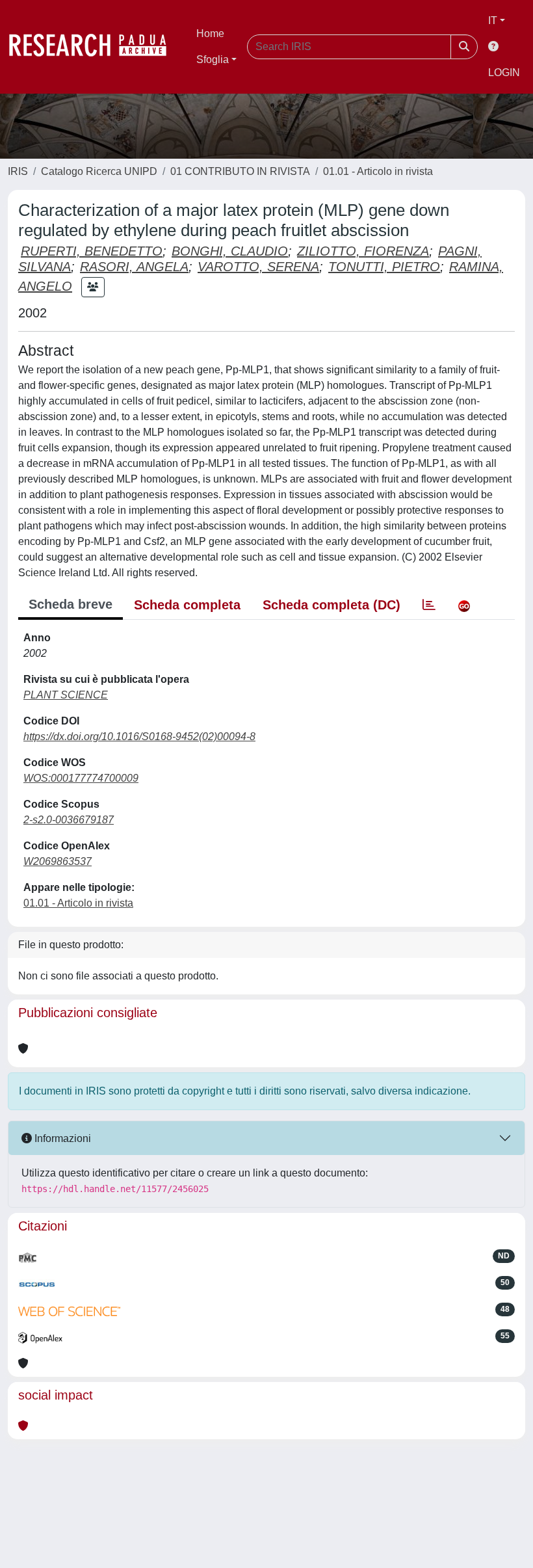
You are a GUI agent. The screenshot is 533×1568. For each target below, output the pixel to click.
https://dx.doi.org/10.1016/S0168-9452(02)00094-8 (139, 736)
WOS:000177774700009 (80, 778)
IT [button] (492, 20)
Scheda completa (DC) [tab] (331, 605)
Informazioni (61, 1138)
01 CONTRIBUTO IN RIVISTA (240, 171)
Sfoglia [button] (212, 59)
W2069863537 (57, 861)
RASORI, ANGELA (134, 266)
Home (210, 33)
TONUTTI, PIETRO (384, 266)
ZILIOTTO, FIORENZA (363, 251)
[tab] (429, 604)
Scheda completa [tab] (187, 605)
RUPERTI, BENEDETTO (91, 251)
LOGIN (504, 72)
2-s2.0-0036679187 (68, 819)
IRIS (18, 171)
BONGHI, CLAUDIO (230, 251)
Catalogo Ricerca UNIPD (99, 171)
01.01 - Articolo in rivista (378, 171)
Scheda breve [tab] (70, 604)
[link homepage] (94, 47)
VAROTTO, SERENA (258, 266)
